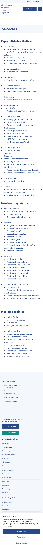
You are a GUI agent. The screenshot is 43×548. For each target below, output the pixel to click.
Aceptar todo (21, 531)
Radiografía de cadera (17, 262)
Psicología (8, 153)
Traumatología (11, 178)
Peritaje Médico (14, 161)
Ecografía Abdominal (16, 242)
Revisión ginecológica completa (21, 111)
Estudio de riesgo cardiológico (21, 49)
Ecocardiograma (14, 239)
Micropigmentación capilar (19, 119)
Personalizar (21, 537)
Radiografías (9, 256)
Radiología (8, 156)
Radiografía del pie (15, 259)
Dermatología (10, 77)
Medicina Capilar (11, 317)
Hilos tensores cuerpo (17, 133)
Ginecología (9, 108)
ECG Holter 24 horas (16, 60)
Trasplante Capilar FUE (17, 325)
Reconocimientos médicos (16, 158)
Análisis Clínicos (11, 208)
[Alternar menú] (40, 9)
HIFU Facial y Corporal (17, 139)
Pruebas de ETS (14, 214)
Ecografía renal (14, 231)
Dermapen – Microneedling (19, 136)
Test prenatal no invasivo (18, 217)
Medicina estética (12, 116)
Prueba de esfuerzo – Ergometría (22, 63)
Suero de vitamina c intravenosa (21, 99)
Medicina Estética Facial (18, 142)
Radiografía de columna (18, 270)
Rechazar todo (21, 543)
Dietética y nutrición (13, 85)
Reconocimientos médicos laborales (23, 172)
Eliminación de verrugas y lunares (23, 80)
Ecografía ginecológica (17, 228)
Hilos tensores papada (17, 122)
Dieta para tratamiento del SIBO (21, 91)
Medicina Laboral (12, 150)
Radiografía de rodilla (17, 276)
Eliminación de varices (17, 71)
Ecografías (8, 222)
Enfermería (9, 97)
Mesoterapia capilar (16, 320)
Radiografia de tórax (16, 267)
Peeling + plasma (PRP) (17, 130)
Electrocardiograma (16, 57)
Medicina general (12, 147)
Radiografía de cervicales (18, 264)
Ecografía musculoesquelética (21, 225)
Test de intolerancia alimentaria (21, 211)
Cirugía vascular (11, 69)
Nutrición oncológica (16, 88)
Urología (8, 186)
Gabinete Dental (11, 105)
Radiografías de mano (17, 278)
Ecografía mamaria (16, 250)
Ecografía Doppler (15, 236)
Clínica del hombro (15, 181)
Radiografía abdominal (17, 273)
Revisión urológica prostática (20, 195)
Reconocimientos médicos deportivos (24, 170)
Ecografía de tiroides (16, 234)
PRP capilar (12, 322)
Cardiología (9, 46)
